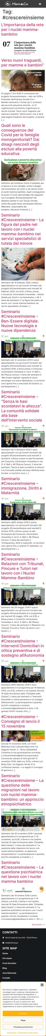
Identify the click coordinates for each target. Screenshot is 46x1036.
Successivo (38, 924)
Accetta (23, 1013)
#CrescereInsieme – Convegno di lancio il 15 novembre (20, 721)
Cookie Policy (12, 1033)
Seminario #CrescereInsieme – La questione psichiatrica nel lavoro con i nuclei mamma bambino (22, 872)
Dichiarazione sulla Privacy (28, 1033)
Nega (23, 1020)
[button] (42, 985)
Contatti (6, 978)
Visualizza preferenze (23, 1027)
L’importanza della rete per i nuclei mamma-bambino (22, 29)
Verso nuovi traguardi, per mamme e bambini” (22, 62)
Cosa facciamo (9, 963)
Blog (4, 968)
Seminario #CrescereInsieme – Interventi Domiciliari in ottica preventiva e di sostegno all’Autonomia (22, 646)
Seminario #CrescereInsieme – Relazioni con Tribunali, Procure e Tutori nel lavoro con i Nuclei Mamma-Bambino (22, 566)
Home (5, 953)
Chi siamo (7, 958)
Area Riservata (9, 973)
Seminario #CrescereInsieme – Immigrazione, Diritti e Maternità (21, 485)
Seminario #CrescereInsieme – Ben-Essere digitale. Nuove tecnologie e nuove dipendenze (20, 321)
